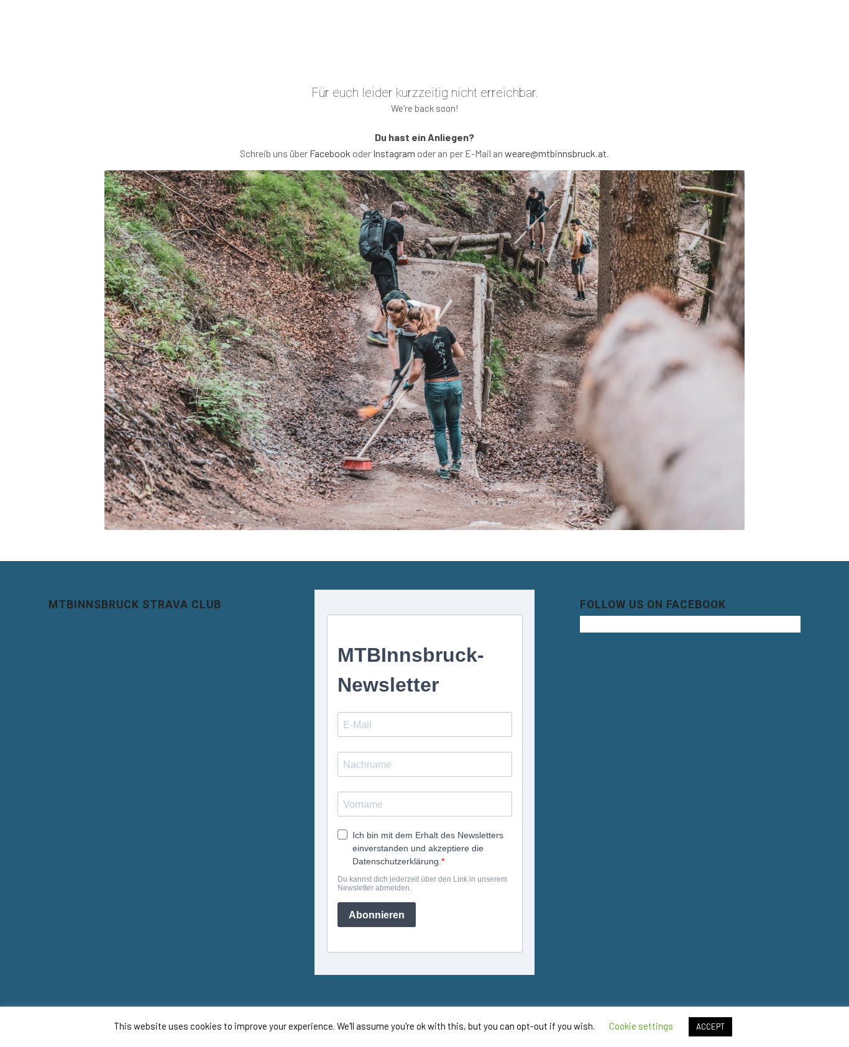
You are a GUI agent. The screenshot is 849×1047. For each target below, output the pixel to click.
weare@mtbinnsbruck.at (556, 153)
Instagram (394, 153)
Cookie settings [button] (641, 1025)
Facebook (330, 153)
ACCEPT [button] (710, 1026)
